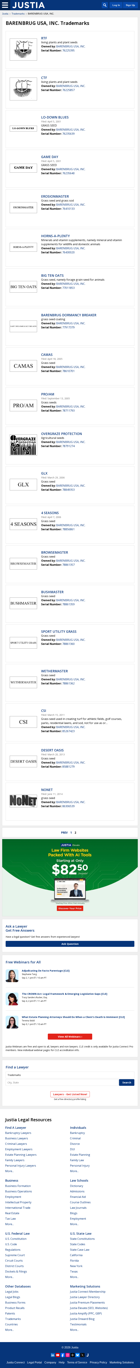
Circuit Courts (14, 1260)
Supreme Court (15, 1255)
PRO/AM (47, 394)
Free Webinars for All (23, 962)
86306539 (68, 806)
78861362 (68, 683)
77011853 (68, 288)
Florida (74, 1260)
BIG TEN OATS (52, 275)
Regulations (12, 1250)
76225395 (68, 50)
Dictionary (76, 1186)
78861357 (68, 565)
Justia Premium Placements (87, 1302)
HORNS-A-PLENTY (55, 236)
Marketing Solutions (85, 1286)
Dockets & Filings (16, 1271)
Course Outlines (80, 1202)
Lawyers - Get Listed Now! (70, 1094)
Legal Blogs (12, 1297)
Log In (116, 5)
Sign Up (130, 5)
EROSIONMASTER (55, 196)
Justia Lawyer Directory (85, 1297)
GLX (44, 473)
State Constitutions (82, 1239)
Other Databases (18, 1286)
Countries (11, 1324)
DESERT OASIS (52, 750)
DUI (72, 1149)
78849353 (68, 490)
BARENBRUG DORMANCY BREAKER (68, 315)
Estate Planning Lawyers (21, 1155)
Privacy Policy (98, 1362)
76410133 (68, 209)
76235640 (68, 173)
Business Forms (15, 1302)
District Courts (14, 1266)
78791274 (68, 446)
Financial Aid (78, 1197)
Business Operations (18, 1191)
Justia (5, 13)
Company (50, 1362)
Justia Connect (15, 1362)
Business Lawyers (16, 1138)
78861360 (68, 644)
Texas (74, 1271)
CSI (43, 710)
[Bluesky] (77, 1355)
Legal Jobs (11, 1291)
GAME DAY (49, 157)
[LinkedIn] (53, 1355)
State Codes (77, 1244)
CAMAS (47, 354)
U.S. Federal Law (17, 1233)
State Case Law (79, 1250)
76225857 (68, 90)
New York (76, 1266)
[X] (82, 1355)
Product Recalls (15, 1308)
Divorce (75, 1144)
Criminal (75, 1138)
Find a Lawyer (17, 1067)
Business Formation (18, 1186)
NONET (47, 790)
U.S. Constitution (15, 1239)
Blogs (73, 1213)
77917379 (68, 327)
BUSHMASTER (52, 592)
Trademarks (18, 13)
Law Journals (78, 1208)
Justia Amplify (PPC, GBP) (86, 1313)
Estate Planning (80, 1155)
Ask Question (70, 943)
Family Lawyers (14, 1160)
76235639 (68, 134)
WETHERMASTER (54, 671)
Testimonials (78, 1324)
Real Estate (12, 1213)
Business (11, 1180)
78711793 (68, 410)
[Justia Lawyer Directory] (87, 1355)
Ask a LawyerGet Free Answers (20, 928)
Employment (13, 1197)
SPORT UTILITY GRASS (58, 631)
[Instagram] (68, 1355)
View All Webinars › (70, 1036)
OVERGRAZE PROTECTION (61, 434)
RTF (44, 38)
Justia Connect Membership (88, 1291)
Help (62, 1362)
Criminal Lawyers (16, 1144)
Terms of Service (77, 1362)
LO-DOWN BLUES (55, 117)
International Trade (17, 1208)
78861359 (68, 604)
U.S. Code (11, 1244)
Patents (10, 1313)
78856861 (68, 529)
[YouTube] (58, 1355)
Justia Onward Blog (82, 1319)
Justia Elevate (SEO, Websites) (89, 1308)
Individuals (78, 1128)
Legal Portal (34, 1362)
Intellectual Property (18, 1202)
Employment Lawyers (18, 1149)
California (76, 1255)
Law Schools (79, 1180)
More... (9, 1171)
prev (64, 832)
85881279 (68, 766)
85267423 (68, 731)
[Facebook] (63, 1355)
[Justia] (28, 5)
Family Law (77, 1160)
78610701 (68, 371)
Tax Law (10, 1219)
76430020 (68, 252)
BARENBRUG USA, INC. (70, 46)
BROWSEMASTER (54, 552)
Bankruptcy (77, 1133)
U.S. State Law (81, 1233)
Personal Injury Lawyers (20, 1165)
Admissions (77, 1191)
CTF (44, 78)
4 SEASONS (50, 513)
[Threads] (73, 1355)
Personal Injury (80, 1165)
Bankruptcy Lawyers (18, 1133)
